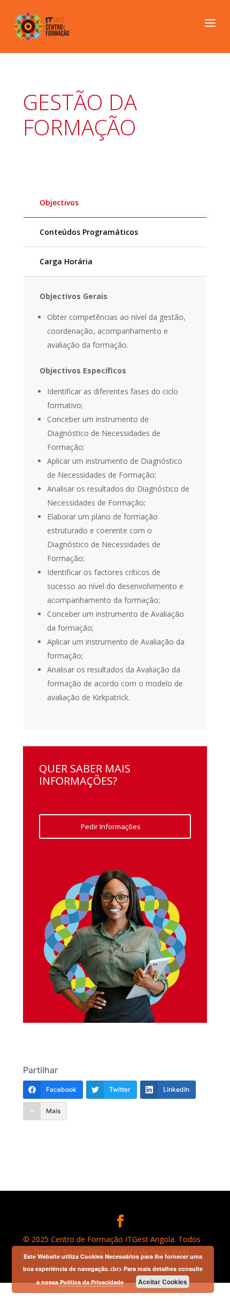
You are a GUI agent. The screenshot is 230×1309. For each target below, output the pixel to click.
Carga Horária (66, 261)
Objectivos (59, 202)
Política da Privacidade (92, 1282)
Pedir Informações (111, 826)
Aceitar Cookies (162, 1282)
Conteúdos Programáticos (89, 232)
